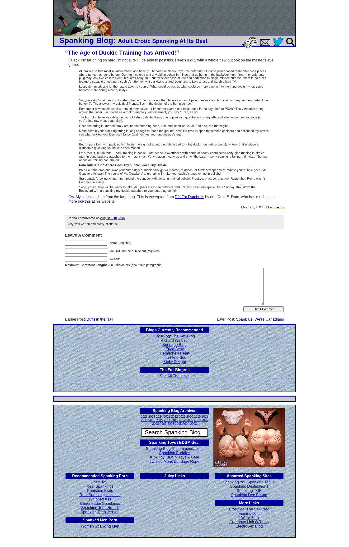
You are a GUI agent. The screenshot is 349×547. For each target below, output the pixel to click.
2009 (205, 420)
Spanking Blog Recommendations (174, 449)
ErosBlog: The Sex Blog (174, 336)
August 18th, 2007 (112, 218)
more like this (79, 201)
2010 (197, 420)
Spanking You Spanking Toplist (249, 482)
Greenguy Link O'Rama (249, 522)
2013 (174, 420)
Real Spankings (99, 486)
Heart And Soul (174, 357)
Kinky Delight (174, 362)
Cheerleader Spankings (100, 503)
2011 (190, 420)
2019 (197, 416)
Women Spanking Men (100, 526)
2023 (167, 416)
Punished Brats (100, 491)
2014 (167, 420)
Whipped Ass (100, 499)
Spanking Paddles (174, 453)
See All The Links (174, 376)
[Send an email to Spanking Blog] (266, 45)
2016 (152, 420)
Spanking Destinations (249, 486)
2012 (182, 420)
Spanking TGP (249, 491)
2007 (163, 423)
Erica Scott (174, 349)
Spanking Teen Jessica (100, 512)
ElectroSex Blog (249, 526)
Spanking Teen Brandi (100, 508)
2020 (189, 416)
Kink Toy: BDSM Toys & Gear (174, 457)
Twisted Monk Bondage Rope (174, 461)
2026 (144, 416)
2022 (174, 416)
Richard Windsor (174, 340)
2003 (193, 423)
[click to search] (290, 46)
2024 (159, 416)
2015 (159, 420)
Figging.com (249, 513)
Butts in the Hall (100, 319)
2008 (155, 423)
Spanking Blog (86, 40)
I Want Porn (249, 518)
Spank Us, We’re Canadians (260, 319)
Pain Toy (100, 482)
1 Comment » (274, 207)
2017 (144, 420)
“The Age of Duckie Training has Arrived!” (122, 52)
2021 (182, 416)
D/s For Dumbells (189, 197)
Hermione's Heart (174, 353)
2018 (205, 416)
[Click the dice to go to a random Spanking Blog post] (250, 48)
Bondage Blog (174, 345)
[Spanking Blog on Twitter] (279, 46)
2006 (170, 423)
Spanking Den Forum (249, 495)
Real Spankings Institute (100, 495)
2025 (151, 416)
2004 (186, 423)
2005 (178, 423)
